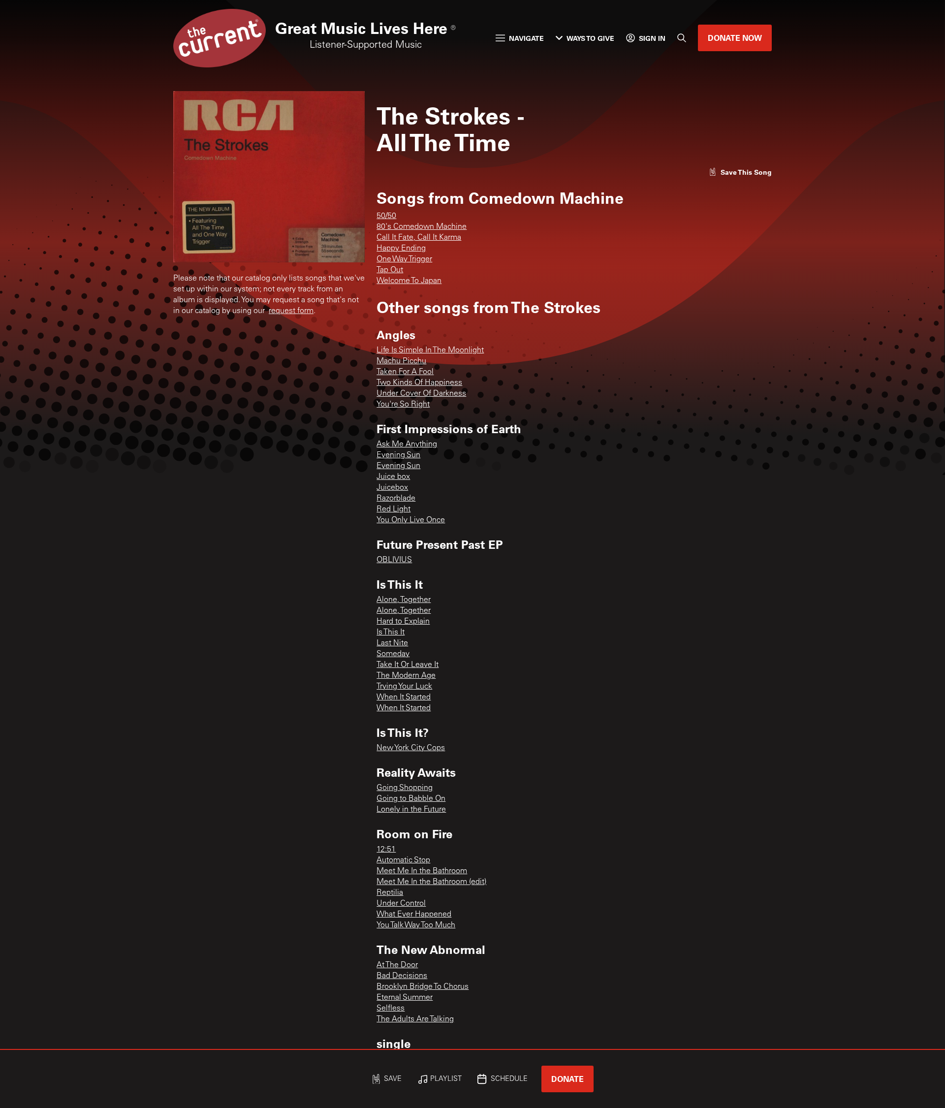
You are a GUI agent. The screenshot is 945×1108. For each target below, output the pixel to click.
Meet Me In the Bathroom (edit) (431, 882)
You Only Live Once (411, 520)
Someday (393, 654)
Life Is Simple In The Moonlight (430, 350)
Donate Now (735, 37)
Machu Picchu (401, 361)
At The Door (397, 965)
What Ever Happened (414, 914)
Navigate (526, 38)
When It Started (404, 697)
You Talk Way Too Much (416, 925)
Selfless (391, 1009)
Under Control (401, 904)
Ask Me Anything (407, 444)
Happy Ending (401, 249)
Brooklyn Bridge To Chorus (423, 987)
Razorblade (396, 499)
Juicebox (392, 488)
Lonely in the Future (411, 810)
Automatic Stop (403, 860)
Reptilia (390, 893)
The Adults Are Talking (415, 1019)
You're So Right (403, 405)
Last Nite (392, 643)
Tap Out (390, 270)
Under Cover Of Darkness (421, 394)
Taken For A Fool (405, 372)
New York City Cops (411, 748)
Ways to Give (590, 38)
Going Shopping (405, 788)
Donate (567, 1079)
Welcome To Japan (409, 281)
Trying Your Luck (404, 687)
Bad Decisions (402, 976)
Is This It (391, 632)
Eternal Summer (405, 998)
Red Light (393, 509)
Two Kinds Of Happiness (419, 383)
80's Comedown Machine (422, 227)
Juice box (393, 477)
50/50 (386, 216)
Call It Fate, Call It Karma (419, 238)
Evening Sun (398, 455)
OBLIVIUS (394, 560)
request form (291, 311)
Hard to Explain (403, 622)
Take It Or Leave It (408, 665)
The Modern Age (406, 676)
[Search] (681, 38)
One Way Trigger (404, 259)
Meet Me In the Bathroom (422, 871)
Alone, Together (404, 600)
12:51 (386, 850)
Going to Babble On (411, 799)
